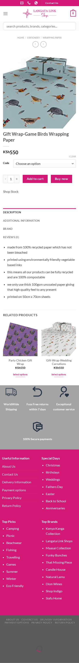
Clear (72, 156)
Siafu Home (54, 598)
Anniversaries (55, 508)
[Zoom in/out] (4, 639)
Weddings (53, 479)
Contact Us (10, 474)
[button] (1, 632)
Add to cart (35, 179)
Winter (11, 578)
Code (6, 163)
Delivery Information (16, 482)
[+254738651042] (29, 3)
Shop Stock (10, 191)
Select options (20, 374)
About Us (8, 466)
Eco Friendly (14, 586)
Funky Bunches (56, 555)
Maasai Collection (58, 548)
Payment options (14, 490)
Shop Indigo (54, 591)
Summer (12, 571)
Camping (12, 528)
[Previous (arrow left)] (4, 656)
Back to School (56, 501)
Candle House (55, 569)
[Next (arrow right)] (16, 656)
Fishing (11, 550)
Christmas (53, 465)
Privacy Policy (11, 498)
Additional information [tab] (21, 220)
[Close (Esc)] (39, 639)
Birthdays (52, 472)
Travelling (13, 557)
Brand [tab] (8, 228)
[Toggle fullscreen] (16, 639)
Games (11, 564)
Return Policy (11, 506)
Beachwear (14, 543)
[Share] (27, 639)
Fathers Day (54, 487)
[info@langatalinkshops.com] (22, 3)
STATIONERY (33, 37)
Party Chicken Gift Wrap (20, 362)
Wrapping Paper (52, 37)
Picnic (10, 535)
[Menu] (5, 14)
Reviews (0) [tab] (11, 237)
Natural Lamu (55, 577)
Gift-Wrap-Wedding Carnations (59, 362)
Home (20, 37)
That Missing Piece (59, 562)
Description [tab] (12, 212)
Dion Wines (54, 584)
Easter (50, 494)
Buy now (61, 179)
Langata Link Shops (59, 541)
